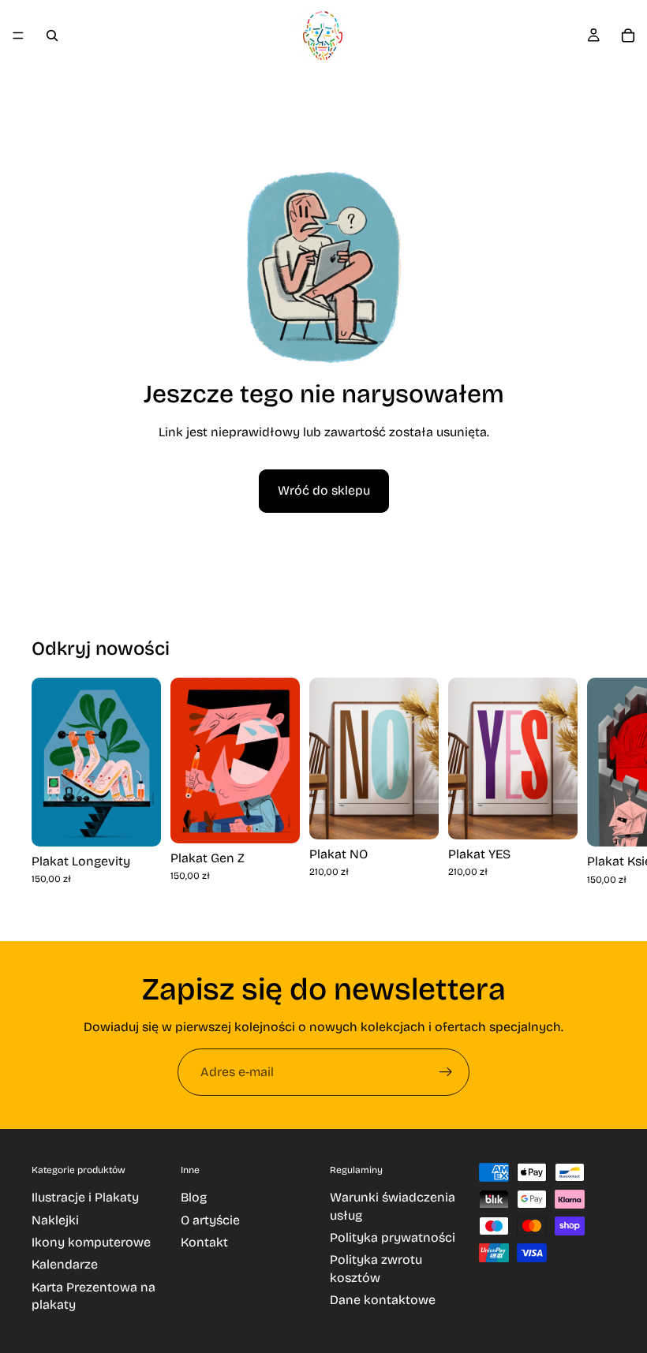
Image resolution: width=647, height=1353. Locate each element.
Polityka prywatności (392, 1237)
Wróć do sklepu (324, 490)
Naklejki (55, 1220)
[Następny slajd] (596, 796)
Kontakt (204, 1242)
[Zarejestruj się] (445, 1072)
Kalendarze (65, 1264)
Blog (194, 1197)
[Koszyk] (628, 35)
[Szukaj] (52, 35)
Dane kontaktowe (383, 1299)
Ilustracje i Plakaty (85, 1197)
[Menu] (18, 35)
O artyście (210, 1220)
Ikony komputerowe (91, 1242)
